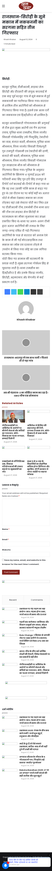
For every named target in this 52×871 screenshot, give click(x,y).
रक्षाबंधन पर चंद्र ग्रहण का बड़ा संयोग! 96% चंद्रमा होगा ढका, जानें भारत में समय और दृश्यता (32, 611)
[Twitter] (14, 292)
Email (5, 539)
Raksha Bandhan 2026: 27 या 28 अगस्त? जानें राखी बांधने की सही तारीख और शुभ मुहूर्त (34, 773)
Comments (37, 599)
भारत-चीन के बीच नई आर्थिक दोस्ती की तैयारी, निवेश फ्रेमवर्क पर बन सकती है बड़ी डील (34, 654)
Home (6, 861)
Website (6, 549)
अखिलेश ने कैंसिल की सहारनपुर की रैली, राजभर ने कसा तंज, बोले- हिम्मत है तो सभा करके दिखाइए (38, 430)
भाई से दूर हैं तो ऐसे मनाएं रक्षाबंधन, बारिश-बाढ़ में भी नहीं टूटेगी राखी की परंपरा (33, 746)
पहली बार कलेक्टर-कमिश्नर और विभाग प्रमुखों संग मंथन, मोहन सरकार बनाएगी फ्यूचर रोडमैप (34, 625)
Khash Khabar (10, 39)
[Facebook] (7, 292)
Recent (13, 599)
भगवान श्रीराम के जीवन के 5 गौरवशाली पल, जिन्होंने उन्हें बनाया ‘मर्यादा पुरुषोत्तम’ (32, 759)
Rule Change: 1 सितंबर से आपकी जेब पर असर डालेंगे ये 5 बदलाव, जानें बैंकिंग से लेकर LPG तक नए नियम (34, 639)
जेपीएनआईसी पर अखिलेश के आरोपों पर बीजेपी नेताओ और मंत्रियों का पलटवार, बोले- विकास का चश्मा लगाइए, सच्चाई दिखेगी (13, 432)
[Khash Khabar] (26, 6)
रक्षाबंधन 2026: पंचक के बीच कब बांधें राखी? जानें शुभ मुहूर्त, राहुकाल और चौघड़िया (34, 733)
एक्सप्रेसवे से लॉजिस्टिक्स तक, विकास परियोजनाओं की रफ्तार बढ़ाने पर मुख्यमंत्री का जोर (13, 466)
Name (5, 529)
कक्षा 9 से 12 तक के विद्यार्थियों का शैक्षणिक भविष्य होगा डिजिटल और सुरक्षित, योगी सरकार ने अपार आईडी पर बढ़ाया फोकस (38, 468)
